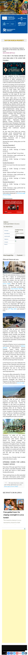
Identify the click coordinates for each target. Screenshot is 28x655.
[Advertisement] (14, 586)
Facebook (19, 255)
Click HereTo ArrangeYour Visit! (24, 11)
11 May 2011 (12, 309)
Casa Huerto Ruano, (17, 288)
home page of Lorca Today (11, 486)
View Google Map (8, 255)
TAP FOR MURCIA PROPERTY (14, 40)
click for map (20, 383)
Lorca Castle (6, 283)
